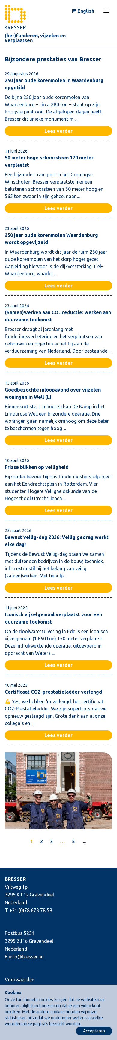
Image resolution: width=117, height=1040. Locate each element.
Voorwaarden (19, 979)
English (85, 11)
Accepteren (94, 1031)
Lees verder (58, 131)
